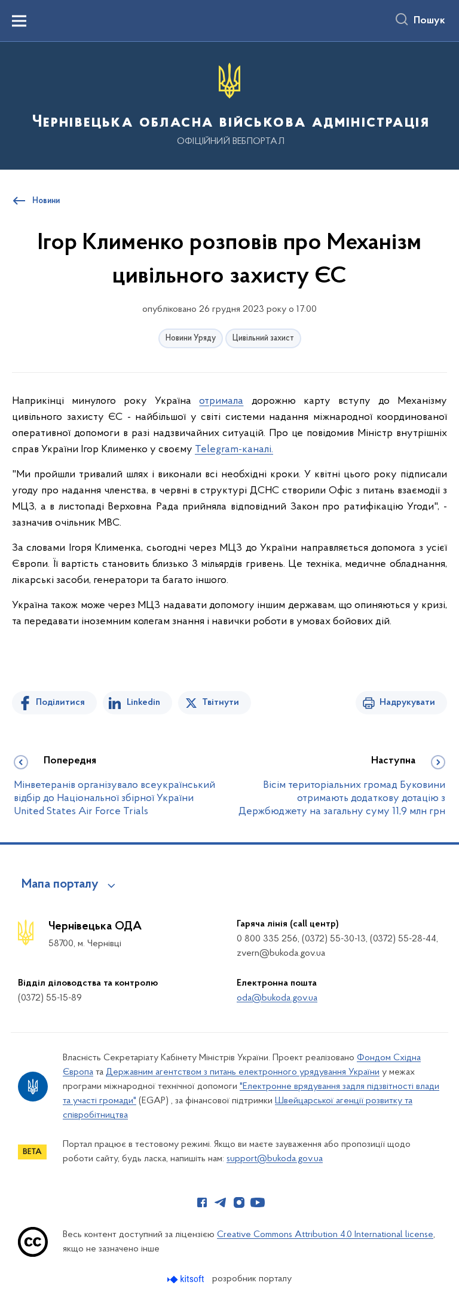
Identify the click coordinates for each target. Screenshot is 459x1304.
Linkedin (143, 702)
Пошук (429, 21)
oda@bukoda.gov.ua (277, 998)
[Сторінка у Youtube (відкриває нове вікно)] (257, 1202)
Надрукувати (407, 702)
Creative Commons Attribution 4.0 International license (325, 1234)
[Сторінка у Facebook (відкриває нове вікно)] (202, 1202)
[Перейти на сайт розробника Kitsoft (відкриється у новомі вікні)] (186, 1279)
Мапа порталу (60, 884)
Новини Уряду (191, 338)
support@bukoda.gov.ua (275, 1159)
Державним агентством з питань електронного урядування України (243, 1072)
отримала (221, 401)
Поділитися (60, 702)
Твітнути (220, 702)
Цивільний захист (263, 338)
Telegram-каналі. (234, 449)
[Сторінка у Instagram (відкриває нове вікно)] (239, 1202)
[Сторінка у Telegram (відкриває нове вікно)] (220, 1202)
